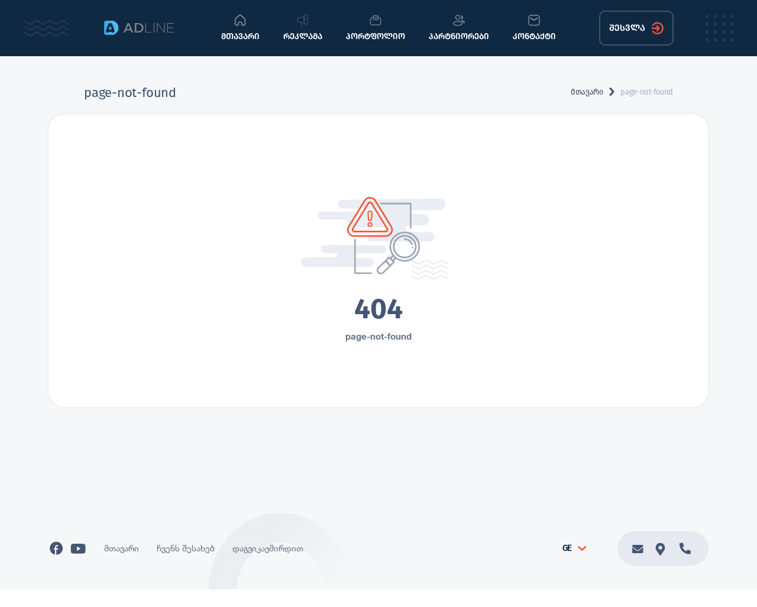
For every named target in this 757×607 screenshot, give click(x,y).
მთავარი (587, 92)
